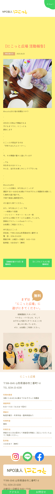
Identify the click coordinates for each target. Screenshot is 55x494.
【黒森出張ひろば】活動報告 (14, 262)
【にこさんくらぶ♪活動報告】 (41, 262)
